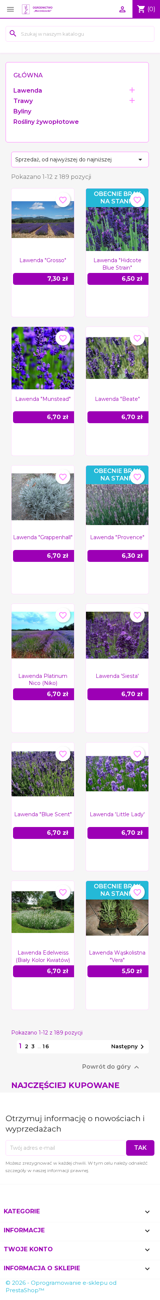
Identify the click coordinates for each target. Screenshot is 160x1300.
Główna (28, 75)
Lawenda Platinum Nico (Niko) (42, 680)
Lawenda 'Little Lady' (117, 814)
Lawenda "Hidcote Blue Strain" (117, 264)
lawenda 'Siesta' (117, 676)
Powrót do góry (111, 1067)
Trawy (23, 100)
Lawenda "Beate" (117, 399)
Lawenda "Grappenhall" (43, 537)
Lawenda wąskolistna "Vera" (117, 956)
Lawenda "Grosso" (42, 260)
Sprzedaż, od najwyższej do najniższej (80, 159)
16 (45, 1046)
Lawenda (27, 90)
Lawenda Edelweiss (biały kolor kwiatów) (43, 956)
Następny (129, 1046)
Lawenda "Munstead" (43, 399)
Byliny (22, 111)
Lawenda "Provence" (117, 537)
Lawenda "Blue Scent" (43, 814)
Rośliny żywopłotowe (46, 121)
